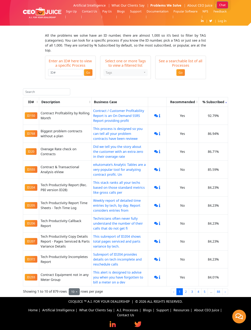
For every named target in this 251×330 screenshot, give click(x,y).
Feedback (220, 11)
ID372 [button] (31, 259)
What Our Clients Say (128, 5)
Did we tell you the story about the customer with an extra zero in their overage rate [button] (118, 151)
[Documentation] (159, 115)
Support (135, 11)
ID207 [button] (31, 241)
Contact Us (89, 11)
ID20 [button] (31, 152)
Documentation (157, 11)
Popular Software (185, 11)
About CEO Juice (199, 5)
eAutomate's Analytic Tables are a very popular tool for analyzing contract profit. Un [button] (119, 169)
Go (88, 73)
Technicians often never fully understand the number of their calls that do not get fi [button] (118, 223)
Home (33, 310)
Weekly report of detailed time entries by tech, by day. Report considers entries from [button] (117, 205)
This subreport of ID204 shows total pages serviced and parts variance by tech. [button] (117, 241)
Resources (181, 310)
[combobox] (125, 72)
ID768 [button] (31, 134)
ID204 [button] (31, 187)
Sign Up (71, 11)
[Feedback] (156, 115)
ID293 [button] (31, 277)
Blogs (121, 11)
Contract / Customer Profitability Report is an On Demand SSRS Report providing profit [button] (118, 115)
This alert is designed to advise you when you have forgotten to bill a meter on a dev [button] (118, 277)
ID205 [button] (31, 205)
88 (218, 292)
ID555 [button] (31, 169)
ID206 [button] (31, 223)
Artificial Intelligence (89, 5)
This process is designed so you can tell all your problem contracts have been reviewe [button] (118, 133)
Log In (222, 21)
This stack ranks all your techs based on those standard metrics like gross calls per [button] (119, 187)
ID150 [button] (31, 116)
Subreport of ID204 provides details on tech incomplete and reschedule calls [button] (117, 259)
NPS (205, 11)
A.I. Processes (127, 310)
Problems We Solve (165, 5)
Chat (222, 5)
